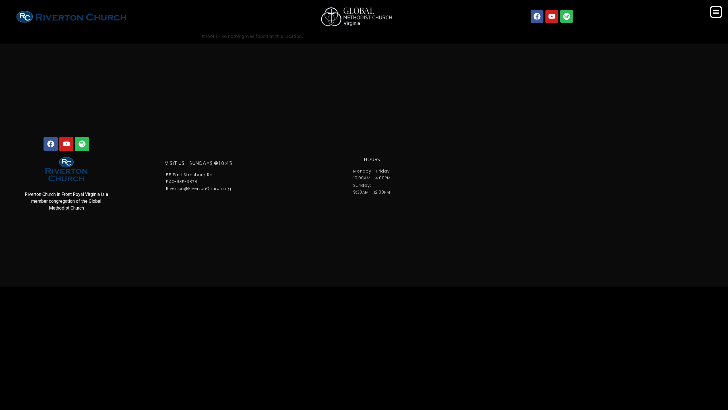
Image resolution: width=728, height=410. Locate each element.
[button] (716, 12)
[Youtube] (552, 16)
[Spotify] (567, 16)
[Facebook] (537, 16)
